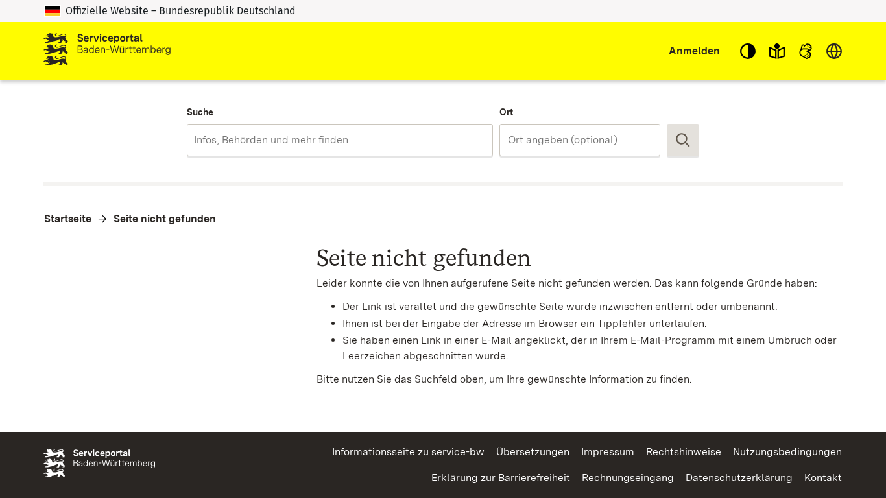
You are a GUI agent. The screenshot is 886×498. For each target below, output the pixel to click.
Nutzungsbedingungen (787, 451)
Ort (506, 112)
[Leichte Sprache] (777, 51)
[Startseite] (107, 51)
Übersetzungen (532, 451)
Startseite (67, 219)
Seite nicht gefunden (165, 219)
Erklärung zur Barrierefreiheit (500, 477)
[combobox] (339, 140)
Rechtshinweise (683, 451)
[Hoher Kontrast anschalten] (748, 51)
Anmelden (694, 51)
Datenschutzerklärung (739, 477)
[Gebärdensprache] (805, 51)
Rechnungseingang (628, 477)
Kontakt (823, 477)
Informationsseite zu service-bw (408, 451)
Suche (200, 112)
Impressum (607, 451)
